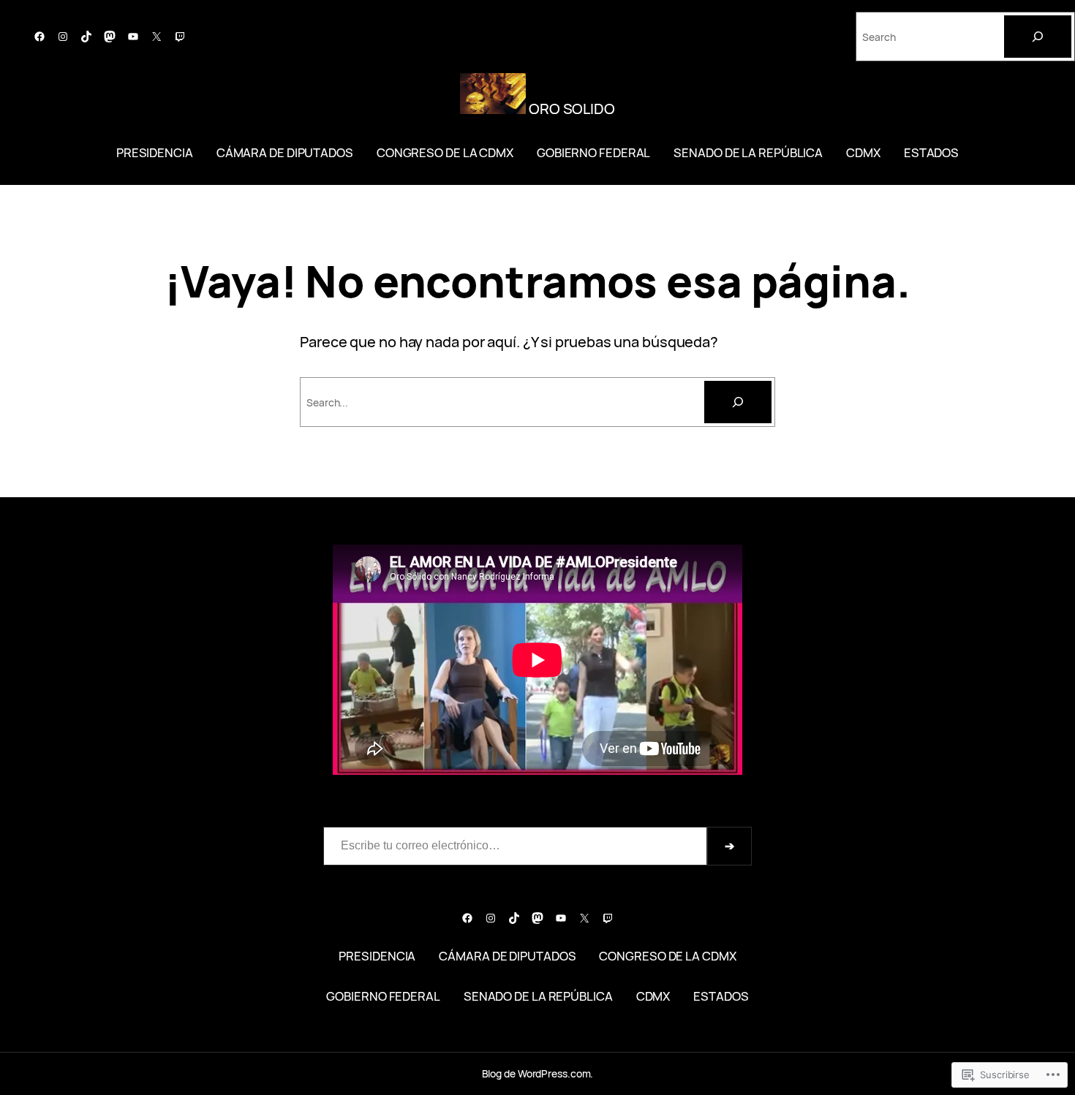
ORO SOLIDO (570, 108)
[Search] (1037, 36)
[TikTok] (86, 36)
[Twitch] (180, 36)
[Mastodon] (110, 36)
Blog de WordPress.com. (538, 1073)
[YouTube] (133, 36)
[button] (493, 93)
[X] (156, 36)
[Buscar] (738, 402)
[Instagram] (63, 36)
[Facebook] (39, 36)
